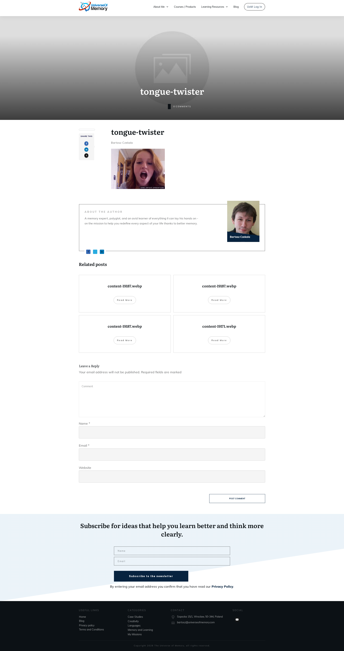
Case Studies (135, 616)
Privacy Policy (222, 586)
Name (84, 423)
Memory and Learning (140, 629)
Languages (134, 625)
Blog (81, 621)
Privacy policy (86, 625)
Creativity (133, 621)
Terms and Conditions (91, 629)
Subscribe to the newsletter (151, 576)
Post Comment (237, 498)
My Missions (135, 634)
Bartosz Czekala (122, 142)
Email (84, 445)
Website (85, 468)
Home (82, 616)
